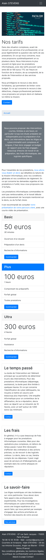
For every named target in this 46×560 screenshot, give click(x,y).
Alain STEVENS (10, 3)
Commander (11, 257)
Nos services (10, 522)
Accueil (7, 113)
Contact (6, 102)
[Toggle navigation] (41, 3)
